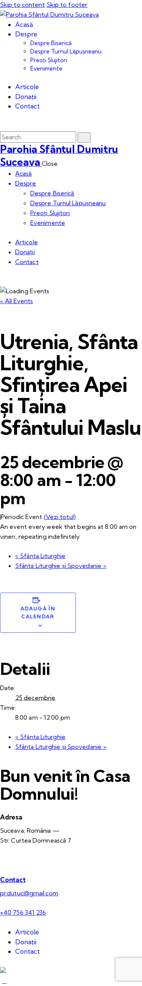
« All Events (16, 301)
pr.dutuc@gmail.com (29, 893)
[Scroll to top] (4, 980)
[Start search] (84, 137)
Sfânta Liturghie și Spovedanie (60, 565)
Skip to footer (67, 4)
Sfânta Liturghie (40, 556)
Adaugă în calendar (37, 612)
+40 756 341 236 (23, 912)
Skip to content (22, 4)
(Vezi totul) (60, 517)
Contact (13, 880)
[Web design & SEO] (3, 971)
